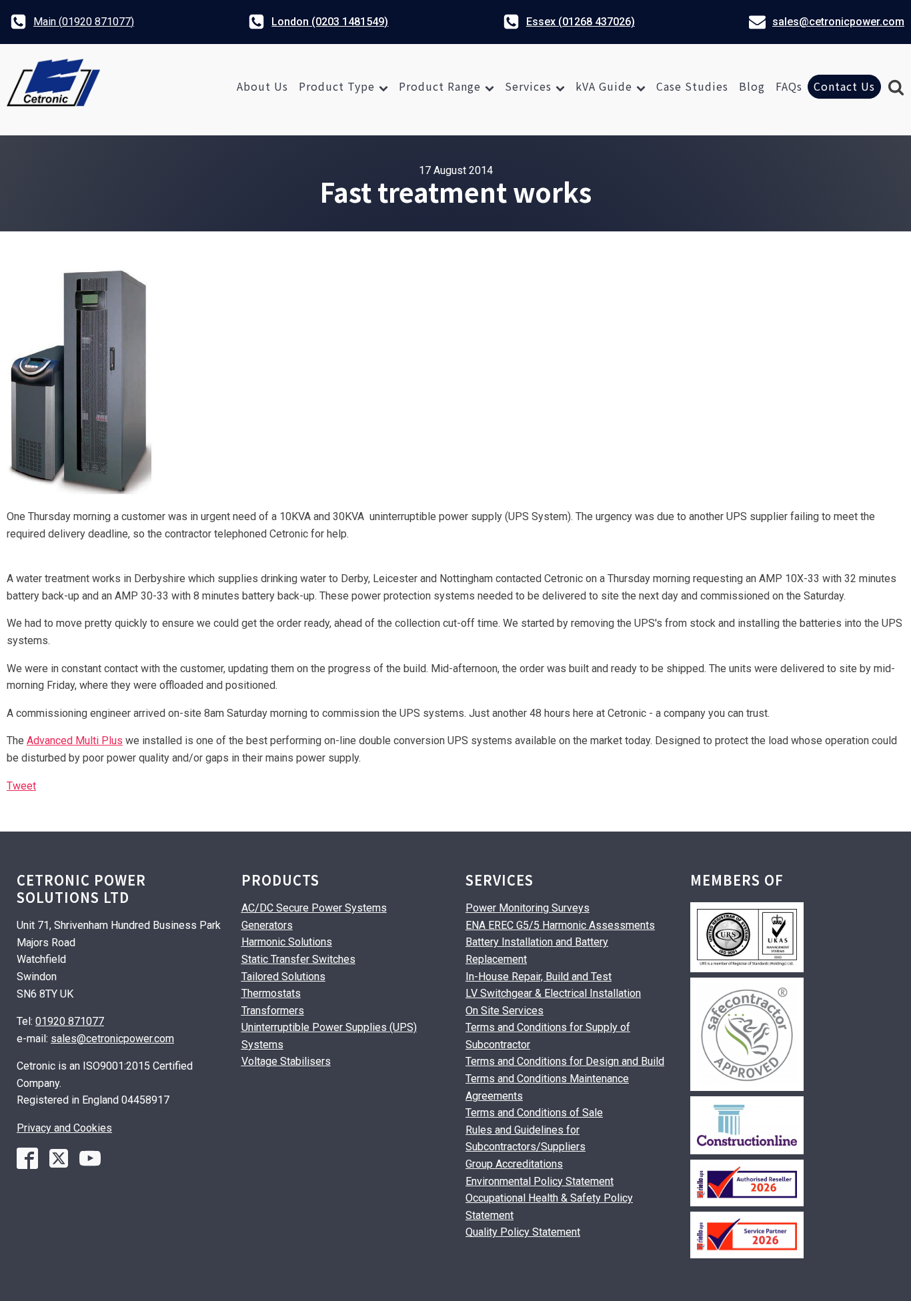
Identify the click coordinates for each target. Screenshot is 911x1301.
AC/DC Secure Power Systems (314, 908)
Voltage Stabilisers (286, 1061)
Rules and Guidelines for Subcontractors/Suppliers (526, 1139)
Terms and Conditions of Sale (534, 1112)
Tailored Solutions (283, 976)
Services (528, 86)
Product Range (440, 86)
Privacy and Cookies (64, 1128)
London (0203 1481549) (329, 21)
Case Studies (692, 86)
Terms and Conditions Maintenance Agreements (547, 1087)
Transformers (272, 1010)
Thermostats (271, 993)
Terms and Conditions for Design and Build (565, 1061)
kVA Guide (604, 86)
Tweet (21, 786)
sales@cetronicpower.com (838, 21)
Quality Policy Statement (523, 1232)
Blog (752, 86)
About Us (262, 86)
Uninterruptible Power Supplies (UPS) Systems (329, 1036)
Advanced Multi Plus (75, 740)
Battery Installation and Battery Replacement (537, 951)
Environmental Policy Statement (540, 1181)
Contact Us (844, 86)
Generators (267, 925)
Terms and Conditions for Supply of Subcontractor (548, 1036)
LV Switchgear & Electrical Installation (553, 993)
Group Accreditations (514, 1164)
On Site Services (505, 1010)
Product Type (337, 86)
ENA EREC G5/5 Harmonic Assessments (560, 925)
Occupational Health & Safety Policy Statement (549, 1207)
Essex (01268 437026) (580, 21)
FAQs (789, 86)
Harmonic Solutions (286, 942)
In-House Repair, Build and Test (539, 976)
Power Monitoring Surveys (528, 908)
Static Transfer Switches (298, 959)
